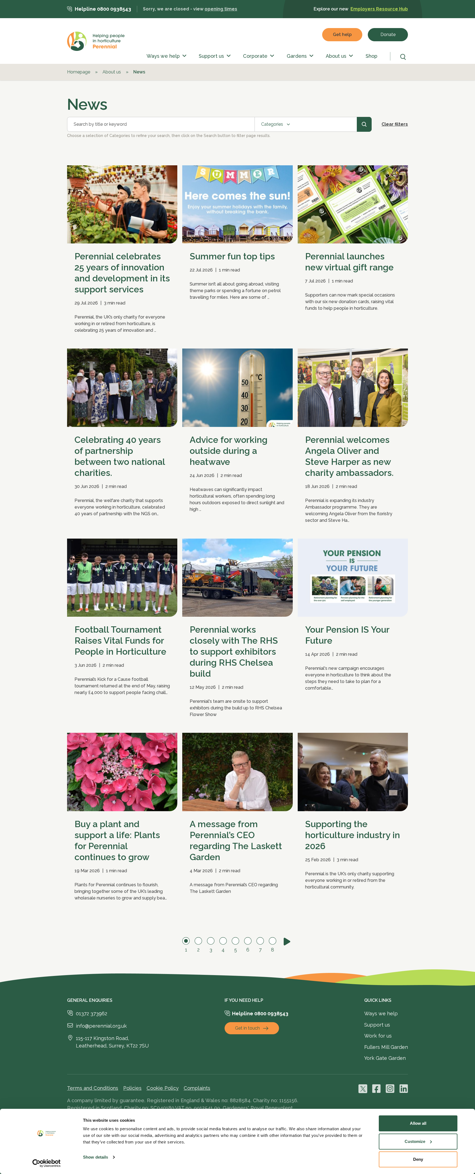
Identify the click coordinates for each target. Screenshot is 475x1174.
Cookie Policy (163, 1088)
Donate (388, 34)
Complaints (197, 1088)
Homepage (78, 72)
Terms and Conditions (92, 1088)
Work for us (378, 1036)
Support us (211, 56)
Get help (342, 34)
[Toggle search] (404, 57)
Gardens (297, 56)
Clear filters (395, 124)
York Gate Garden (385, 1058)
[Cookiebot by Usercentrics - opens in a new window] (47, 1163)
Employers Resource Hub (379, 9)
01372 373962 (91, 1013)
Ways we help (163, 56)
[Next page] (287, 941)
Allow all (418, 1123)
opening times (221, 9)
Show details (95, 1157)
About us (336, 56)
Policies (132, 1088)
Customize (415, 1141)
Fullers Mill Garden (386, 1047)
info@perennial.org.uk (101, 1026)
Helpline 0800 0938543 (103, 9)
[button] (183, 56)
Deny (418, 1159)
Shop (371, 56)
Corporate (255, 56)
